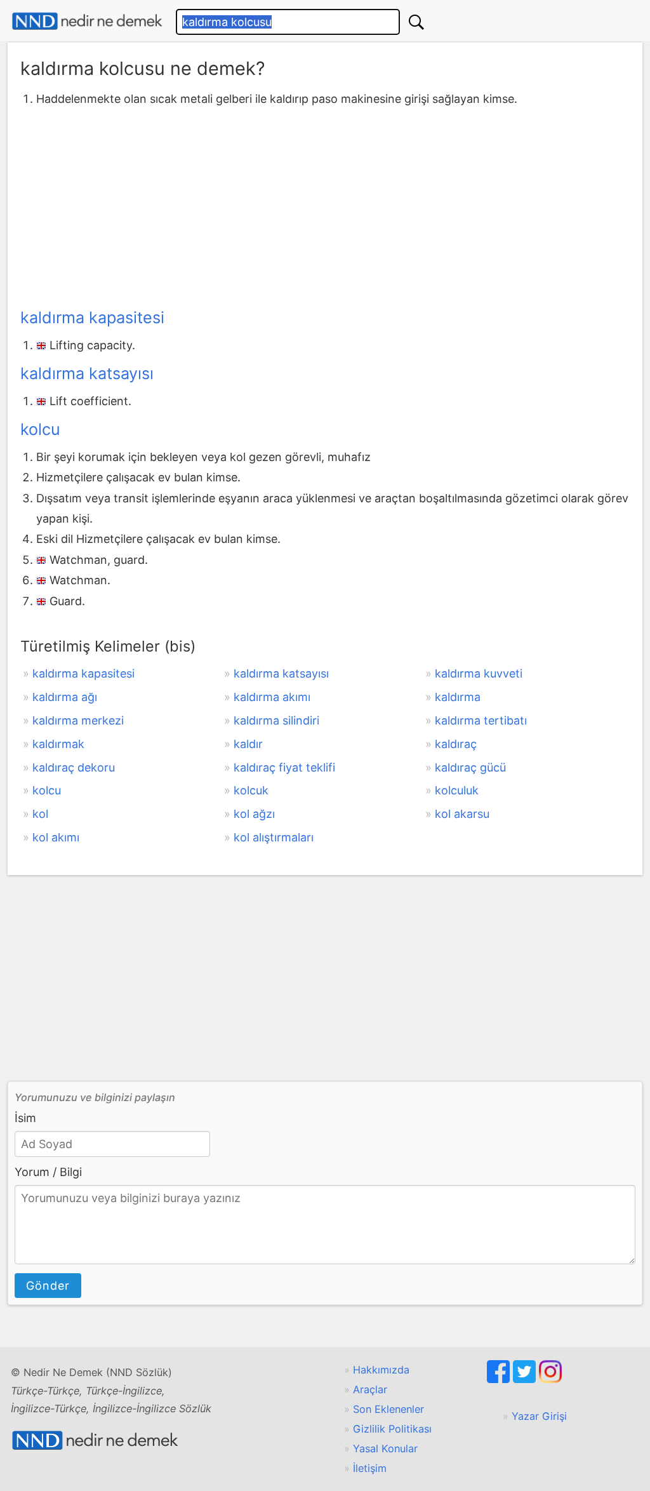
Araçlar (370, 1389)
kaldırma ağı (64, 697)
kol (40, 813)
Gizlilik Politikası (392, 1428)
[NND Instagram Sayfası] (550, 1379)
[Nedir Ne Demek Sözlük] (87, 21)
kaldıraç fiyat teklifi (284, 767)
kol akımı (55, 837)
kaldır (248, 744)
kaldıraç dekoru (73, 767)
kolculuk (457, 790)
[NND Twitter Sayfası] (526, 1379)
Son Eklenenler (388, 1409)
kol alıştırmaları (274, 837)
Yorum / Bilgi (48, 1172)
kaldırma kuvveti (478, 673)
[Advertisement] (325, 205)
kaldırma (458, 697)
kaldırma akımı (272, 697)
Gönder (48, 1285)
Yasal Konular (385, 1448)
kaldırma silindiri (276, 720)
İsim (25, 1118)
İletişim (370, 1468)
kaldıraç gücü (470, 767)
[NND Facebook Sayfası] (500, 1379)
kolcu (40, 429)
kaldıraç (456, 744)
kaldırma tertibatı (481, 720)
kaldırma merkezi (78, 720)
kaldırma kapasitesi (92, 317)
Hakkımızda (381, 1369)
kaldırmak (58, 744)
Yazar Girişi (539, 1416)
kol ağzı (254, 813)
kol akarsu (462, 813)
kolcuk (251, 790)
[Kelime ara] (416, 22)
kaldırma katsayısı (87, 373)
